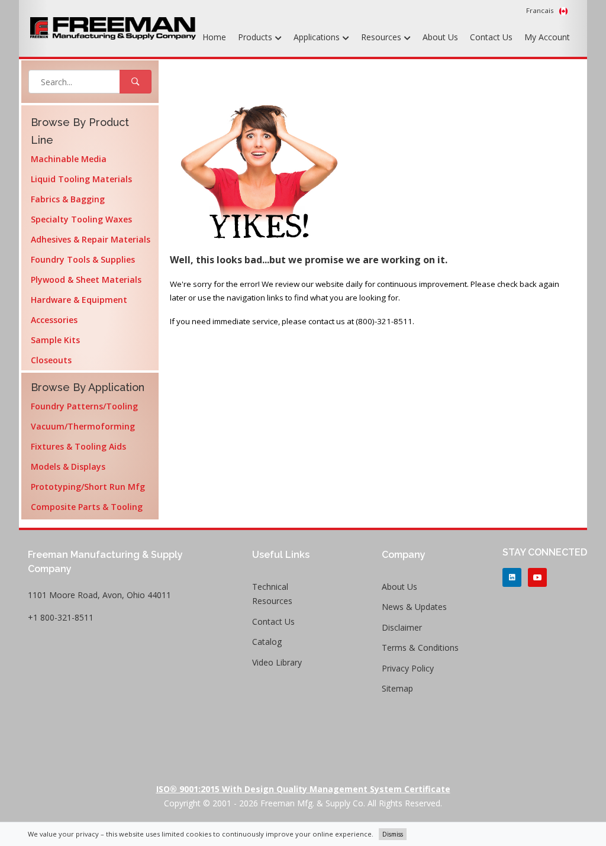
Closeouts (51, 360)
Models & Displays (68, 466)
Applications (318, 37)
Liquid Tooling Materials (81, 179)
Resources (382, 37)
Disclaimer (402, 627)
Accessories (54, 319)
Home (214, 37)
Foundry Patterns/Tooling (84, 406)
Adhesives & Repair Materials (90, 239)
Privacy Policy (408, 668)
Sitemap (397, 688)
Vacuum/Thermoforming (83, 426)
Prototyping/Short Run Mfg (88, 486)
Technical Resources (272, 594)
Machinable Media (69, 158)
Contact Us (491, 37)
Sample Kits (55, 339)
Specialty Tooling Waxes (81, 219)
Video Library (277, 662)
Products (256, 37)
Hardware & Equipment (79, 299)
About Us (440, 37)
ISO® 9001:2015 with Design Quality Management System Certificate (303, 789)
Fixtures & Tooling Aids (78, 446)
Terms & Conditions (420, 647)
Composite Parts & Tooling (87, 506)
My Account (547, 37)
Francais (541, 10)
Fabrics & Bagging (68, 199)
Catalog (267, 641)
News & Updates (414, 606)
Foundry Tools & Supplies (83, 259)
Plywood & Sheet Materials (86, 279)
